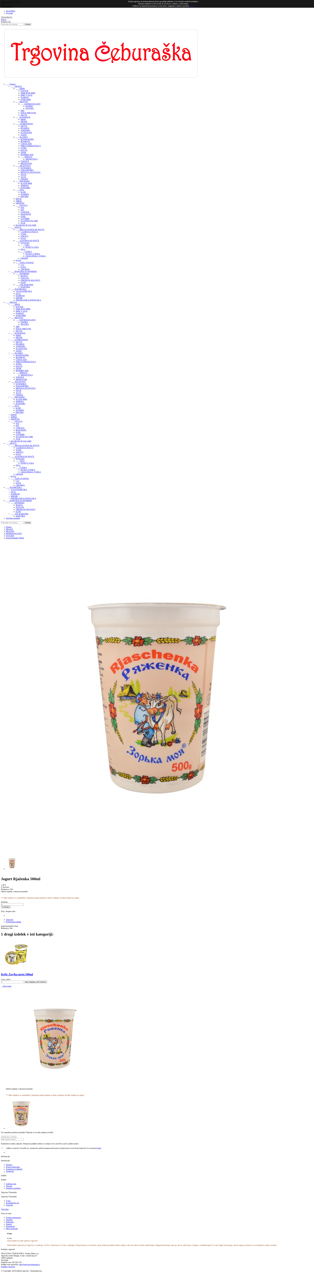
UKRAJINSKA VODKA (36, 256)
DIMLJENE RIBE (28, 93)
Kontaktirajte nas (12, 1203)
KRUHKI (24, 197)
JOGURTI (30, 108)
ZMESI (19, 201)
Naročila (9, 1220)
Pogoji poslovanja (13, 1167)
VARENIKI (25, 130)
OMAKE (24, 179)
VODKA (26, 252)
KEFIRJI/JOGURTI (30, 104)
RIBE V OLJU (27, 95)
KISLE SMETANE (28, 113)
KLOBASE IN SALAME (26, 225)
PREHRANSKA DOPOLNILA (28, 300)
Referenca (5, 928)
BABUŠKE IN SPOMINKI (24, 271)
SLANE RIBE (26, 183)
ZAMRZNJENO (24, 124)
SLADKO (22, 137)
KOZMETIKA (19, 289)
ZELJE (23, 174)
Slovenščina (10, 11)
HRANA (16, 86)
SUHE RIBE (26, 100)
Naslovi (9, 1224)
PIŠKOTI (26, 157)
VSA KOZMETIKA (24, 291)
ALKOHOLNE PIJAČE (27, 241)
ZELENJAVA (23, 166)
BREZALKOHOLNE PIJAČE (30, 230)
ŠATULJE (25, 278)
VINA (25, 245)
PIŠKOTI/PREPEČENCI (31, 146)
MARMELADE (27, 155)
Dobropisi (10, 1222)
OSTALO (21, 205)
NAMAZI (25, 97)
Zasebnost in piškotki (14, 1169)
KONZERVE (23, 117)
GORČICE (25, 212)
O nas (8, 1201)
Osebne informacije (13, 1218)
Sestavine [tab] (9, 920)
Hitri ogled (6, 986)
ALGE (23, 177)
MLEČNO (22, 102)
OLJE (23, 223)
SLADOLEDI (26, 133)
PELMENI (25, 128)
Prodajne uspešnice (13, 1188)
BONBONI (25, 141)
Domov (11, 84)
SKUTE (24, 115)
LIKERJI (24, 258)
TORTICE (25, 161)
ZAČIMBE (25, 219)
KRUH (18, 199)
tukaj (99, 1148)
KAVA (23, 267)
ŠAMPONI (20, 296)
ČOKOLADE (26, 144)
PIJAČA (16, 227)
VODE (23, 234)
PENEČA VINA (32, 247)
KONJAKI (25, 243)
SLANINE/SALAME (29, 221)
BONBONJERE (27, 139)
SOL (22, 208)
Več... (192, 6)
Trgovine (9, 1205)
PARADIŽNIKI (27, 170)
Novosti (9, 1186)
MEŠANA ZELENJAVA (30, 172)
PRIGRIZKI (22, 181)
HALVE (24, 150)
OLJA (18, 293)
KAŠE (23, 192)
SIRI (22, 111)
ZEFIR (23, 152)
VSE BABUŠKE (24, 285)
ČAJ (22, 265)
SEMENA (25, 185)
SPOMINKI (22, 274)
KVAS (23, 238)
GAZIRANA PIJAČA (29, 232)
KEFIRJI (29, 106)
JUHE (23, 216)
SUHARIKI (25, 188)
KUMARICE (26, 168)
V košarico (6, 907)
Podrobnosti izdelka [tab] (13, 922)
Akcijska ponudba (13, 518)
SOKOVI (24, 236)
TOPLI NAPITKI (25, 263)
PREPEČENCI (32, 159)
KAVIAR (24, 91)
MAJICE (24, 276)
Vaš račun (5, 1209)
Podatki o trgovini (8, 1267)
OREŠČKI (20, 203)
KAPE (23, 282)
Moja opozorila (12, 1229)
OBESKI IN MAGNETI (30, 280)
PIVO (23, 249)
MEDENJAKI (26, 163)
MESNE (24, 122)
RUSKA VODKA (33, 254)
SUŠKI (23, 148)
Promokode (10, 1226)
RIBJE (20, 89)
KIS (22, 210)
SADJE (24, 135)
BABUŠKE (25, 287)
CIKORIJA (25, 269)
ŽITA (20, 190)
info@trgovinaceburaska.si (29, 1264)
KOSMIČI (25, 194)
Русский (9, 13)
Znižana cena (11, 1184)
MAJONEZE (26, 214)
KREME (19, 298)
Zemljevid (10, 1171)
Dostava (9, 1165)
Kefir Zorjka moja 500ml (17, 974)
